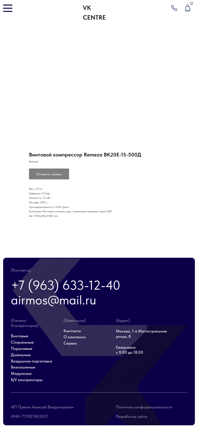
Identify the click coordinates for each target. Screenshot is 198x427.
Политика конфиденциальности (144, 407)
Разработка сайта (131, 416)
